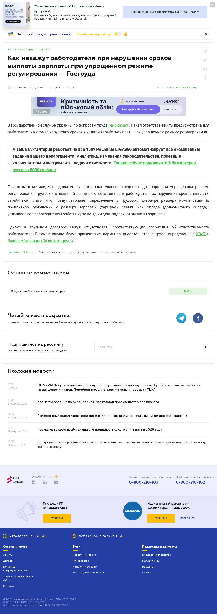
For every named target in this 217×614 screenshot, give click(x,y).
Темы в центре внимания (88, 572)
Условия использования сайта (18, 578)
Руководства (81, 560)
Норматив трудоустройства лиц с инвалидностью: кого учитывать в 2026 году (99, 429)
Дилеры (8, 560)
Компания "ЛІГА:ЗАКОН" (182, 87)
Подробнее (187, 518)
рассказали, (119, 125)
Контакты (148, 572)
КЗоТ (201, 234)
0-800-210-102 (190, 482)
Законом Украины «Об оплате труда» (40, 240)
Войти (188, 291)
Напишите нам (151, 560)
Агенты (8, 554)
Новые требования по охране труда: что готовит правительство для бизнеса (98, 402)
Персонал (44, 49)
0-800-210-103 (143, 482)
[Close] (212, 4)
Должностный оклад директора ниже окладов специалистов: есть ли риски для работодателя (112, 415)
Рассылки (148, 566)
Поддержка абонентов (156, 554)
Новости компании (84, 554)
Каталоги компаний (85, 566)
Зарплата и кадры (20, 49)
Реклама (8, 586)
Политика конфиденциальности (16, 568)
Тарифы (57, 518)
